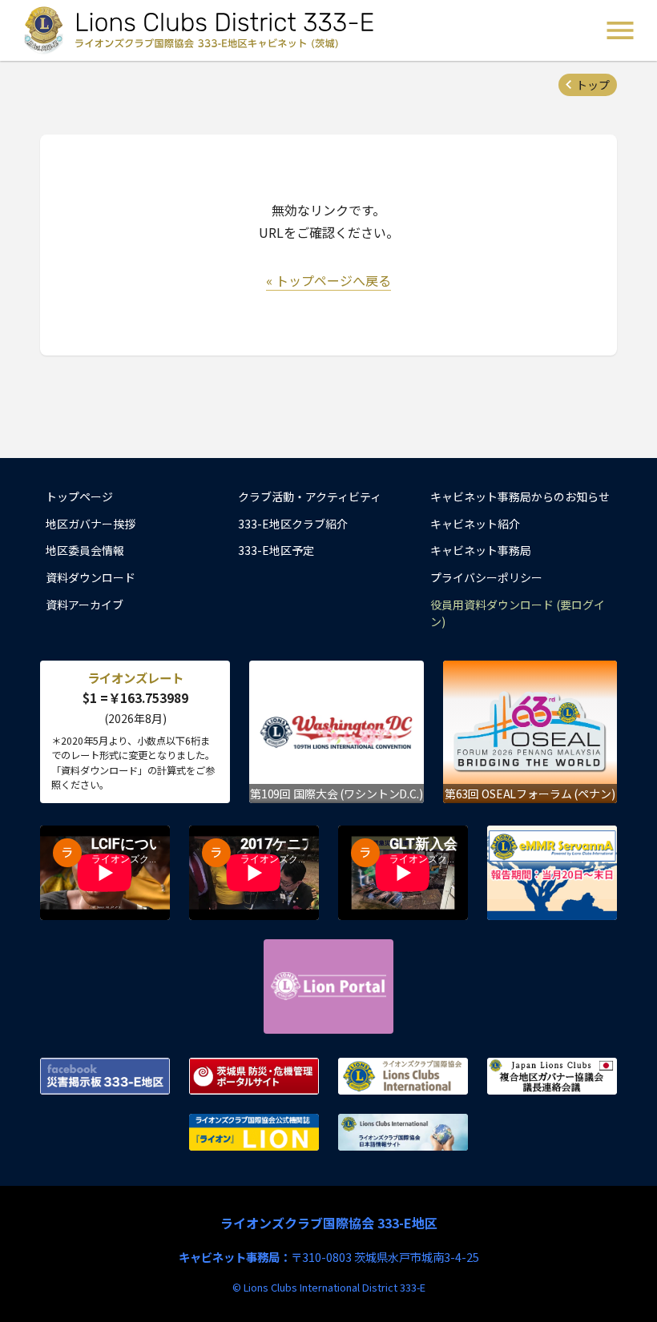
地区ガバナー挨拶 (90, 524)
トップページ (79, 496)
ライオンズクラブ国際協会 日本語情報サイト (403, 1132)
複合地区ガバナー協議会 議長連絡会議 (552, 1076)
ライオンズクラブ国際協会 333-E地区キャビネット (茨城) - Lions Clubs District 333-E (201, 30)
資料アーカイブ (84, 605)
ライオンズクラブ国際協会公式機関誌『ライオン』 (254, 1132)
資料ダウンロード (90, 577)
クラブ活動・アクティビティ (309, 496)
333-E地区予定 (276, 550)
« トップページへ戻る (328, 280)
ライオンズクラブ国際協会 (403, 1076)
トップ (593, 85)
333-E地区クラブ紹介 (293, 524)
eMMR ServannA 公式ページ (552, 873)
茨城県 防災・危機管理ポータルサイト (254, 1076)
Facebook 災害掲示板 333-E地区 (105, 1076)
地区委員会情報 (85, 550)
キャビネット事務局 (480, 550)
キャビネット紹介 (475, 524)
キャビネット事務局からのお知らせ (520, 496)
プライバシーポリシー (486, 577)
